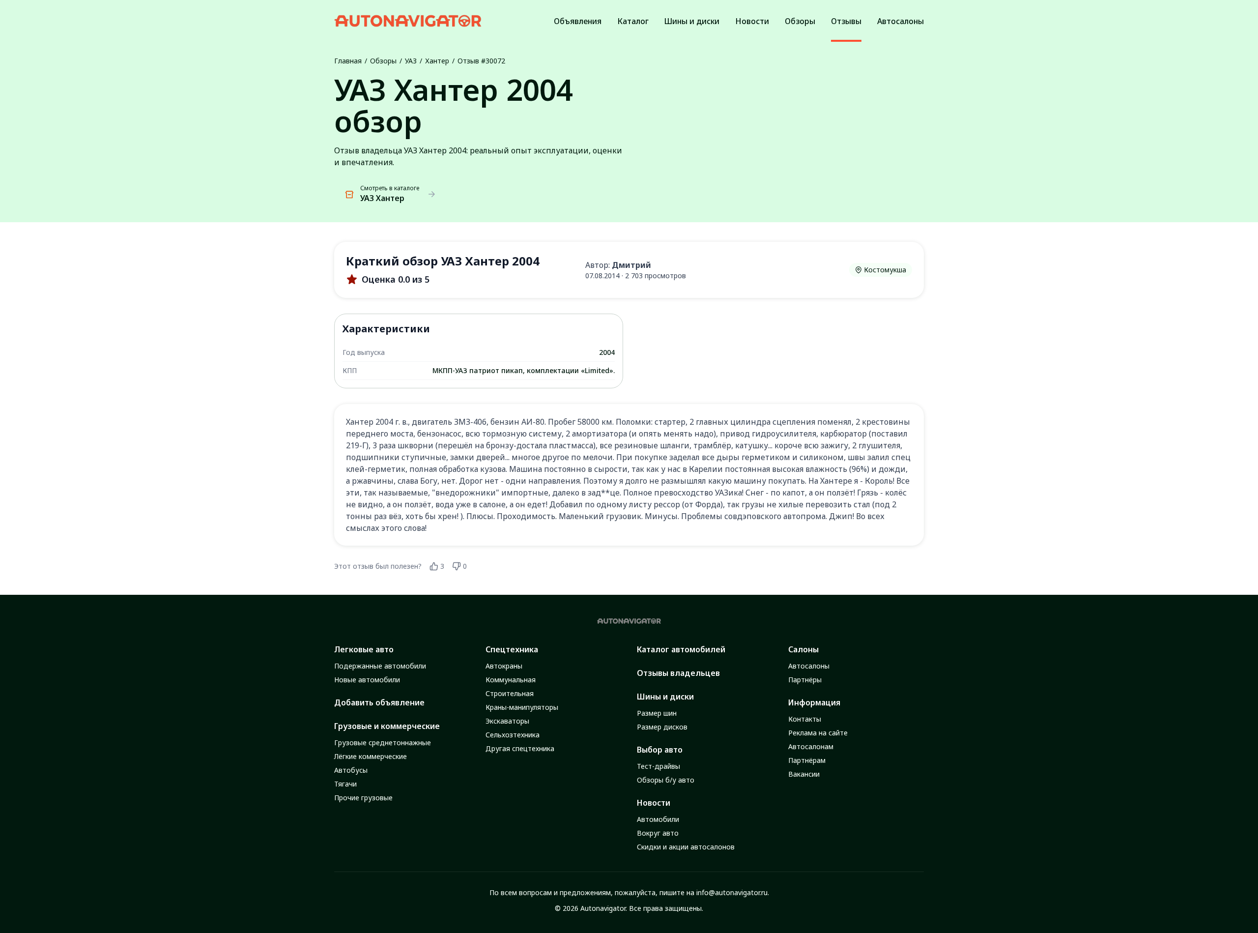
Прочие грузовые (363, 797)
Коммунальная (511, 679)
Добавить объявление (379, 702)
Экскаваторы (507, 721)
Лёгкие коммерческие (370, 756)
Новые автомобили (367, 679)
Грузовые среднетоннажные (382, 742)
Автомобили (658, 819)
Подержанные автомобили (380, 666)
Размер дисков (662, 726)
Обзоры (383, 60)
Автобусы (351, 770)
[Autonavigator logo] (408, 21)
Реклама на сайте (818, 732)
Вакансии (804, 774)
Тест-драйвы (658, 766)
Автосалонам (810, 746)
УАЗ (411, 60)
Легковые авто (364, 649)
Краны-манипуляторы (522, 707)
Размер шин (657, 713)
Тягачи (345, 783)
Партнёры (805, 679)
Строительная (510, 693)
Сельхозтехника (513, 734)
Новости (653, 802)
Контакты (804, 719)
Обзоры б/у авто (665, 780)
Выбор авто (660, 749)
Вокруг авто (658, 833)
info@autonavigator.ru (732, 892)
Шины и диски (665, 696)
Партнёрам (807, 760)
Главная (348, 60)
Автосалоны (808, 666)
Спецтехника (512, 649)
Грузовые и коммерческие (387, 726)
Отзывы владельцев (678, 673)
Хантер (437, 60)
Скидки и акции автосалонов (686, 846)
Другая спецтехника (520, 748)
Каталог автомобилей (681, 649)
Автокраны (504, 666)
